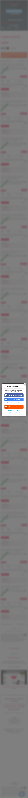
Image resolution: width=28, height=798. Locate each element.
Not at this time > (14, 411)
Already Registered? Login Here (14, 412)
